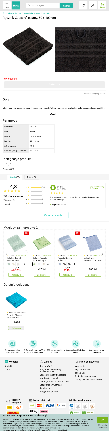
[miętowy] (9, 264)
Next (102, 254)
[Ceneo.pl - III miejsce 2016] (92, 406)
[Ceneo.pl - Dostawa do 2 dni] (87, 413)
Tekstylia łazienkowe (32, 13)
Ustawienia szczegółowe (103, 426)
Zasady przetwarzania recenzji (88, 380)
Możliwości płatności (49, 378)
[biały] (18, 264)
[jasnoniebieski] (60, 264)
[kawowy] (44, 264)
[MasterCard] (39, 405)
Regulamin (45, 388)
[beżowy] (13, 264)
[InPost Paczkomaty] (9, 407)
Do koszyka (54, 84)
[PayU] (32, 405)
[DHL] (12, 413)
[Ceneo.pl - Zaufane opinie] (74, 413)
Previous (7, 254)
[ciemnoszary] (69, 264)
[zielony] (34, 264)
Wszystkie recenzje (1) (54, 215)
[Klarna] (44, 411)
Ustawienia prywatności (51, 385)
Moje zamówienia (82, 370)
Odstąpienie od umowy (85, 376)
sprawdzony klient (99, 187)
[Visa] (49, 405)
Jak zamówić (46, 366)
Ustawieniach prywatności (49, 428)
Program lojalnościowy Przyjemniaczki (50, 371)
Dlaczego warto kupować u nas (54, 382)
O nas (7, 370)
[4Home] (4, 13)
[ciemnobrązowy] (64, 264)
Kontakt (8, 366)
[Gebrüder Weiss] (18, 407)
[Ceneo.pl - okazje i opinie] (71, 406)
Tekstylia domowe (14, 13)
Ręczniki (46, 13)
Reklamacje (79, 373)
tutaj (65, 430)
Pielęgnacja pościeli (49, 392)
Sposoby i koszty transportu (53, 375)
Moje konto (79, 366)
